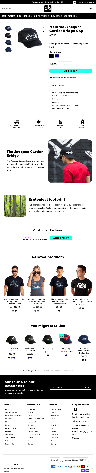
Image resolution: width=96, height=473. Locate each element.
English (54, 460)
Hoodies (53, 422)
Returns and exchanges (36, 419)
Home (25, 371)
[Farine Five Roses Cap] (30, 339)
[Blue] (35, 311)
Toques (53, 431)
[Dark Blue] (13, 311)
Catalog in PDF (33, 431)
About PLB (8, 409)
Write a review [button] (61, 238)
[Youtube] (14, 465)
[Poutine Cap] (48, 339)
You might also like (48, 326)
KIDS (19, 16)
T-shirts (53, 412)
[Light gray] (12, 358)
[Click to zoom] (43, 28)
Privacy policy (10, 444)
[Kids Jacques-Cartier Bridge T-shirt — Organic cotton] (59, 280)
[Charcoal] (38, 311)
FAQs (30, 415)
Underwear (54, 434)
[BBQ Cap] (66, 339)
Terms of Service (10, 437)
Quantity (53, 64)
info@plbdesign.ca (80, 417)
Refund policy (9, 441)
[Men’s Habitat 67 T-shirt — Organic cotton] (81, 280)
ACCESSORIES (70, 16)
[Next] (43, 32)
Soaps (53, 419)
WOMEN (11, 16)
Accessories (55, 415)
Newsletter (31, 441)
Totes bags (54, 437)
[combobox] (13, 8)
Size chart (31, 409)
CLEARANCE (56, 16)
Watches (54, 441)
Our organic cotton (11, 412)
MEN (4, 16)
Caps (31, 371)
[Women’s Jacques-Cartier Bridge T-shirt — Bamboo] (36, 280)
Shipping (62, 85)
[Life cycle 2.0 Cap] (12, 339)
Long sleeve (55, 425)
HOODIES (27, 16)
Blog (6, 422)
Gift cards (31, 425)
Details (53, 85)
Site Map (7, 471)
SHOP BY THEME (41, 16)
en (75, 2)
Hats (52, 428)
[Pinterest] (8, 465)
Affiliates (8, 431)
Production (8, 419)
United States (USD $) (86, 2)
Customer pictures (34, 434)
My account (32, 422)
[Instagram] (18, 465)
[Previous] (16, 32)
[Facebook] (5, 465)
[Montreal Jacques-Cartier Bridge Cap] (84, 339)
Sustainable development (13, 415)
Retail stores (32, 428)
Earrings (53, 444)
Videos (30, 437)
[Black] (16, 311)
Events (7, 425)
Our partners (9, 434)
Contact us (31, 444)
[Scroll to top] (92, 468)
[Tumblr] (11, 465)
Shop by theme (56, 409)
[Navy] (14, 358)
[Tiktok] (21, 465)
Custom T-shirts (10, 428)
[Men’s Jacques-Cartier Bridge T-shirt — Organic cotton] (14, 280)
